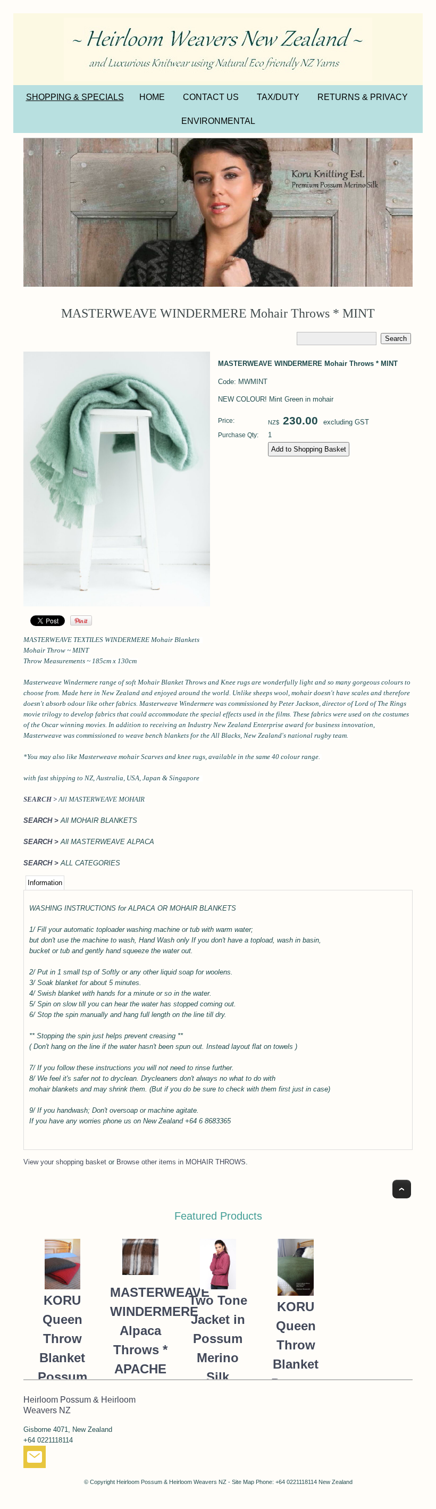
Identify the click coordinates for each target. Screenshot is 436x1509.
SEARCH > (40, 799)
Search (396, 339)
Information (45, 883)
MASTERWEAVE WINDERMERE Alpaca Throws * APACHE (140, 1330)
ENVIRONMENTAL (218, 121)
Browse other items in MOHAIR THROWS (181, 1162)
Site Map (243, 1482)
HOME (152, 97)
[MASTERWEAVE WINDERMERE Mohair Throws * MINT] (116, 604)
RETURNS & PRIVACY (362, 97)
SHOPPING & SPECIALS (75, 97)
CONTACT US (211, 97)
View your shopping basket (64, 1162)
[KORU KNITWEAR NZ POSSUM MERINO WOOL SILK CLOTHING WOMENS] (218, 212)
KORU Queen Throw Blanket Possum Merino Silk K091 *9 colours (62, 1377)
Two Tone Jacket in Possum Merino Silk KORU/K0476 (218, 1348)
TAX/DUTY (278, 97)
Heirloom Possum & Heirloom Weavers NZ (171, 1482)
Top (401, 1189)
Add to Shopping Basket (308, 449)
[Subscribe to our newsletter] (34, 1459)
